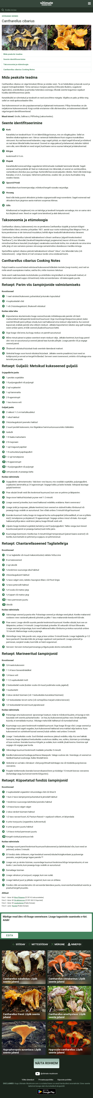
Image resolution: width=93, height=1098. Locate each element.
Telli (46, 551)
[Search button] (3, 10)
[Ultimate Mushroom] (46, 3)
